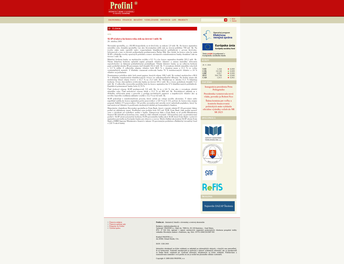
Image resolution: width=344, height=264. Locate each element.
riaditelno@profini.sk (171, 226)
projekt (210, 54)
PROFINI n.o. (169, 228)
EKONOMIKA (114, 20)
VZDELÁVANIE (151, 20)
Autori (234, 21)
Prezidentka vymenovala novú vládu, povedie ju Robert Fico (218, 95)
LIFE (174, 20)
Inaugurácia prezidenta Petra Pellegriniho (218, 88)
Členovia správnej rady (117, 224)
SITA (109, 34)
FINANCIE (127, 20)
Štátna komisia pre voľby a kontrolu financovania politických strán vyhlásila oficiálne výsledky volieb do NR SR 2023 (219, 106)
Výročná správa (114, 228)
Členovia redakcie (115, 222)
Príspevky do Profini (116, 226)
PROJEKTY (183, 20)
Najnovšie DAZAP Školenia (218, 206)
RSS (233, 19)
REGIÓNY (138, 20)
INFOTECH (165, 20)
